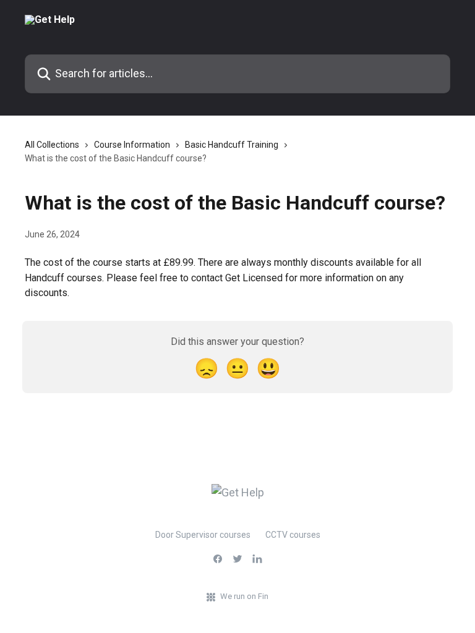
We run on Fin (244, 596)
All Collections (52, 145)
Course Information (132, 145)
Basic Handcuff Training (231, 145)
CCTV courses (292, 535)
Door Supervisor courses (202, 535)
